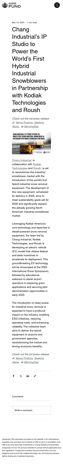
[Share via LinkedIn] (27, 376)
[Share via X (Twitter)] (20, 376)
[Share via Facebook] (13, 376)
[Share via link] (35, 376)
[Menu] (57, 5)
